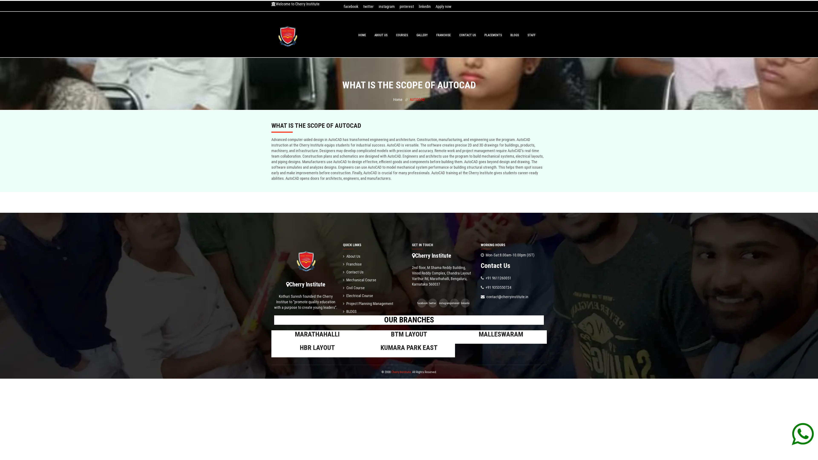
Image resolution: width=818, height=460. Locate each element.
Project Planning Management (369, 303)
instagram (387, 6)
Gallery (422, 35)
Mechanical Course (361, 280)
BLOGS (514, 35)
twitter (368, 6)
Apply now (443, 6)
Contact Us (467, 35)
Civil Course (355, 288)
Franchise (443, 35)
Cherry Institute (401, 372)
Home (362, 35)
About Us (380, 35)
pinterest (407, 6)
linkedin (425, 6)
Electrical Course (359, 295)
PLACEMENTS (493, 35)
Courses (402, 35)
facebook (351, 6)
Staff (531, 35)
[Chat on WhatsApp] (803, 434)
